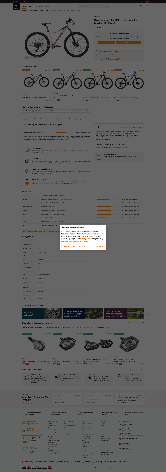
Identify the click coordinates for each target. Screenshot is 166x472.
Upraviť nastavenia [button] (69, 246)
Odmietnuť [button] (82, 246)
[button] (81, 240)
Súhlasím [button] (99, 246)
